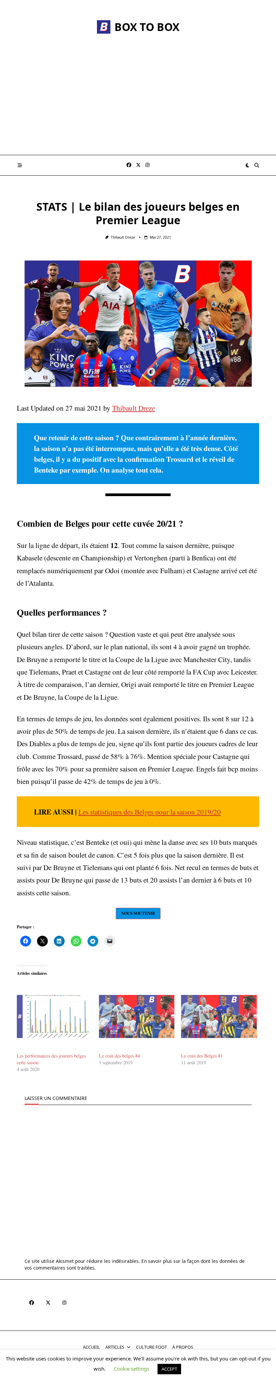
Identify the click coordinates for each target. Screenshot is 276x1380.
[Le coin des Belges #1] (218, 1016)
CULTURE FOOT (151, 1347)
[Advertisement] (138, 104)
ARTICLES (114, 1347)
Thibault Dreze (123, 237)
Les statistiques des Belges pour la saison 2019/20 (149, 812)
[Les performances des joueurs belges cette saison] (54, 1016)
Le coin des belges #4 (119, 1056)
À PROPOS (182, 1347)
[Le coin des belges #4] (136, 1016)
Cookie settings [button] (131, 1368)
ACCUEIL (91, 1347)
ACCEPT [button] (169, 1369)
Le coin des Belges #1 (202, 1056)
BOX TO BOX (146, 27)
